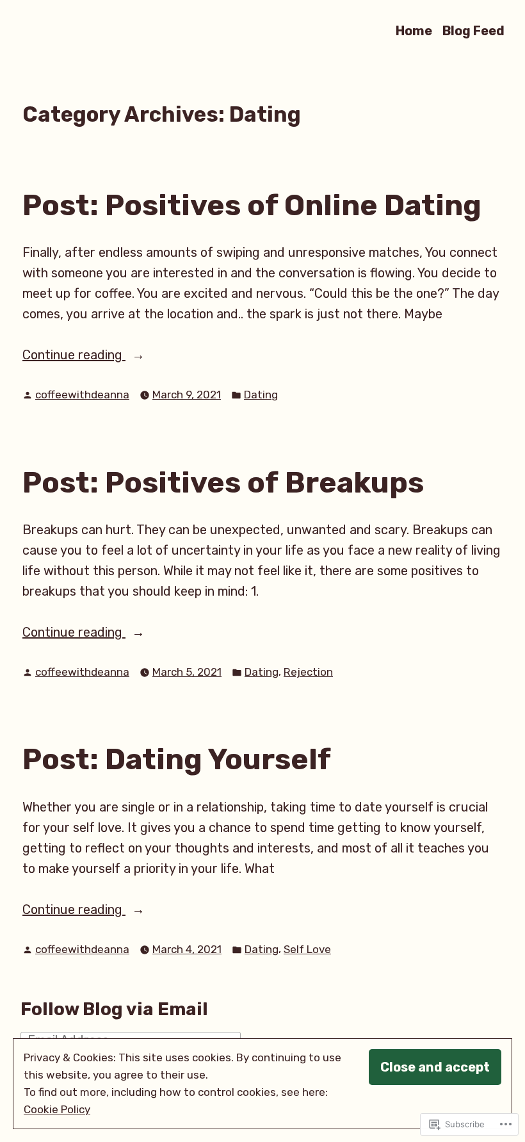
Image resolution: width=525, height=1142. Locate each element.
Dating (261, 394)
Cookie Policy (57, 1109)
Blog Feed (473, 30)
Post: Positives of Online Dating (251, 205)
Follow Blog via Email (114, 1009)
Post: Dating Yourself (176, 759)
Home (414, 30)
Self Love (307, 949)
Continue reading (73, 356)
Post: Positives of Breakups (223, 482)
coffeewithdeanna (82, 394)
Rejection (308, 671)
